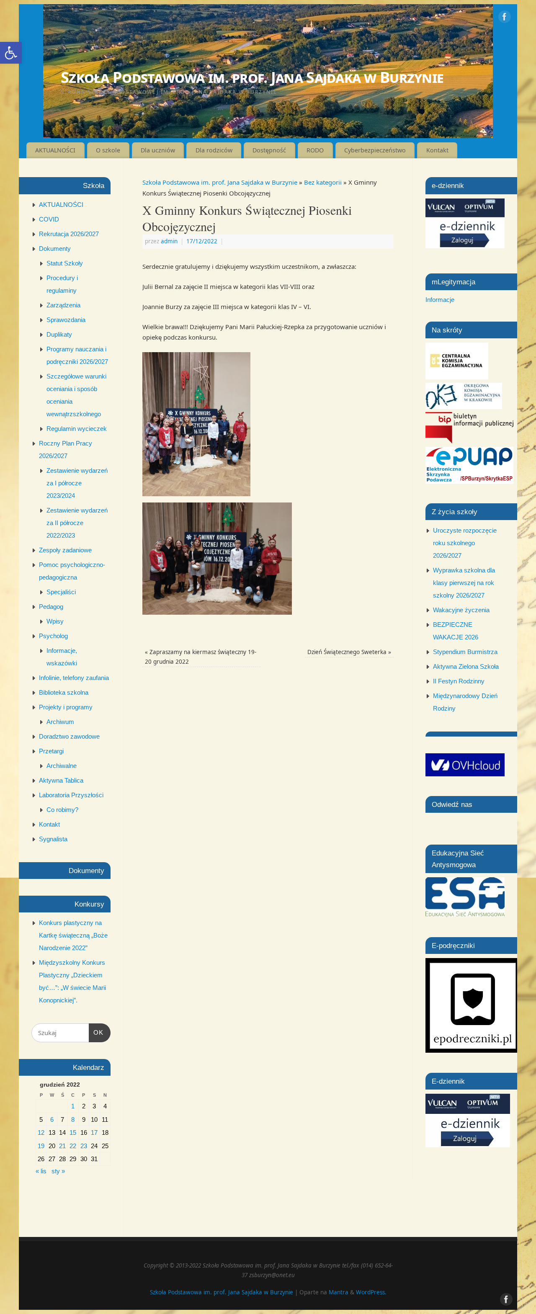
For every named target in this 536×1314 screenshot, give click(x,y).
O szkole (108, 150)
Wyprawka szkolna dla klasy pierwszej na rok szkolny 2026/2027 (464, 583)
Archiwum (60, 721)
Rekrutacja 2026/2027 (69, 233)
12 (41, 1132)
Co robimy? (62, 809)
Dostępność (269, 150)
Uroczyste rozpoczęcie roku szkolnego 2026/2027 (465, 543)
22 (73, 1145)
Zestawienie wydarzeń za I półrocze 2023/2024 (77, 483)
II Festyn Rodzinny (458, 681)
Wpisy (55, 621)
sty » (58, 1171)
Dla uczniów (158, 150)
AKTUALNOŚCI (55, 150)
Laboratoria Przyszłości (71, 795)
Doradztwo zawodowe (69, 736)
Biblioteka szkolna (63, 692)
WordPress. (371, 1292)
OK (96, 1032)
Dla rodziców (214, 150)
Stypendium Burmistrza (465, 651)
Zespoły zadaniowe (65, 550)
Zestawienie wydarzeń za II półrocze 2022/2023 (77, 523)
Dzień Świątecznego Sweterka (349, 652)
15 (73, 1132)
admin (169, 241)
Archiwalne (61, 765)
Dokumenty (55, 248)
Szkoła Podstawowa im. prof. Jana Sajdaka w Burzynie (252, 77)
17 (94, 1132)
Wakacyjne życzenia (461, 609)
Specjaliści (61, 591)
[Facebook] (504, 18)
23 (83, 1145)
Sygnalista (53, 839)
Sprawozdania (65, 319)
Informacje (439, 299)
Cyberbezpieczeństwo (375, 150)
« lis (41, 1171)
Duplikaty (59, 334)
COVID (49, 219)
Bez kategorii (323, 182)
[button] (11, 53)
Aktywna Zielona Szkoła (466, 666)
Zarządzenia (63, 305)
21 (62, 1145)
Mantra (338, 1292)
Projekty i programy (66, 707)
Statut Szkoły (64, 263)
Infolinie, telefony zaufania (74, 677)
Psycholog (53, 635)
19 (41, 1145)
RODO (315, 150)
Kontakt (437, 150)
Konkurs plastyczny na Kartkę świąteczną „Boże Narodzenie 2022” (73, 935)
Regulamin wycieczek (76, 428)
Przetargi (51, 751)
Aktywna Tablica (61, 780)
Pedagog (51, 606)
